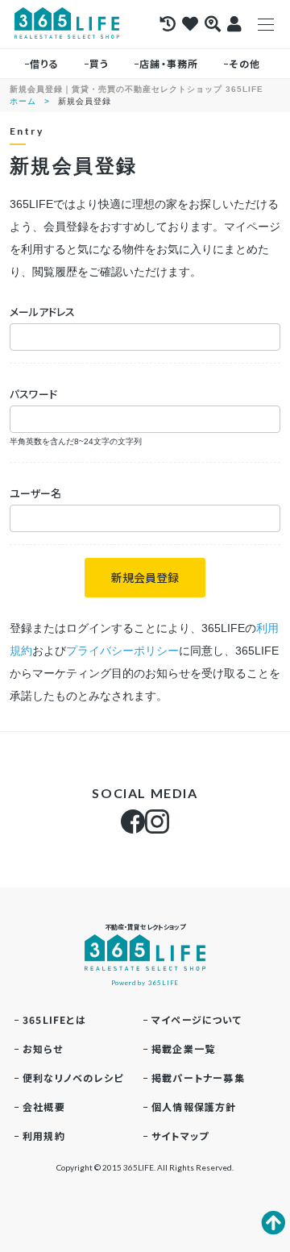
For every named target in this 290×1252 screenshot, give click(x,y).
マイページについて (196, 1019)
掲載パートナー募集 (198, 1077)
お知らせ (43, 1048)
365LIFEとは (54, 1019)
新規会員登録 (145, 577)
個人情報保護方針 (194, 1106)
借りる (44, 63)
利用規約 (44, 1135)
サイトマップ (180, 1135)
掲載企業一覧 (183, 1048)
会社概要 (44, 1106)
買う (99, 63)
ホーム (23, 101)
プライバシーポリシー (122, 650)
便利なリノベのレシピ (73, 1077)
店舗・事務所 (168, 63)
